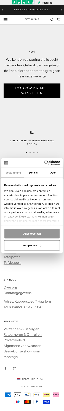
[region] (32, 138)
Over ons (10, 287)
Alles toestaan (32, 233)
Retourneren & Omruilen (23, 335)
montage (11, 357)
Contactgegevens (17, 293)
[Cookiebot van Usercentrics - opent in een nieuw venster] (45, 162)
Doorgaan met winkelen (32, 90)
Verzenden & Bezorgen (21, 329)
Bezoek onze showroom (22, 351)
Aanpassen (30, 245)
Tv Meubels (12, 263)
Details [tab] (33, 172)
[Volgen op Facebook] (5, 368)
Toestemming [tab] (12, 172)
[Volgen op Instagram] (14, 368)
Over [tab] (53, 172)
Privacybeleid (14, 340)
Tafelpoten (12, 257)
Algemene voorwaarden (22, 346)
